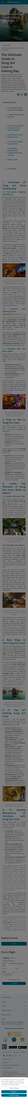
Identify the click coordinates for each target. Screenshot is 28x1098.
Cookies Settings (14, 1088)
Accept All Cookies (14, 1095)
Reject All (14, 1091)
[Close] (26, 1079)
